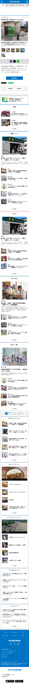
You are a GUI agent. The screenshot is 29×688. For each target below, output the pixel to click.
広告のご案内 (4, 656)
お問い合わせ (4, 655)
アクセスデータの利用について (8, 653)
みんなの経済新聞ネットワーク (14, 670)
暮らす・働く (21, 4)
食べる (7, 4)
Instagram (18, 643)
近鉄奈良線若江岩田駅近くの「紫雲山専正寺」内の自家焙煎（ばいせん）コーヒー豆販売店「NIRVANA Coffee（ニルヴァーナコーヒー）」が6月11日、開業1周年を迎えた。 (14, 43)
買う (16, 4)
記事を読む (14, 78)
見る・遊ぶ (12, 4)
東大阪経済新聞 (14, 2)
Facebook (10, 643)
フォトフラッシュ (4, 17)
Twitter (14, 643)
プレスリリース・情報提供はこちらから (9, 651)
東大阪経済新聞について (6, 649)
